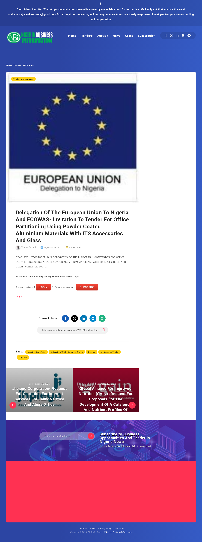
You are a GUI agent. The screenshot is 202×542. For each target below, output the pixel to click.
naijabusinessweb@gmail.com (38, 14)
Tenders (87, 35)
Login (19, 296)
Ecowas (91, 352)
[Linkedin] (177, 35)
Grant (129, 35)
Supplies (23, 357)
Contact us (119, 528)
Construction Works (36, 352)
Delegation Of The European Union (67, 352)
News (116, 35)
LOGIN (43, 287)
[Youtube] (183, 35)
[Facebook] (166, 35)
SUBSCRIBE (87, 287)
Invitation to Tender (110, 352)
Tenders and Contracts (23, 65)
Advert (93, 528)
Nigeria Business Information (118, 532)
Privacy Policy (104, 528)
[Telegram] (189, 35)
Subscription (146, 35)
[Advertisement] (167, 126)
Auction (102, 35)
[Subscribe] (91, 436)
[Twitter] (171, 35)
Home (72, 35)
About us (83, 528)
